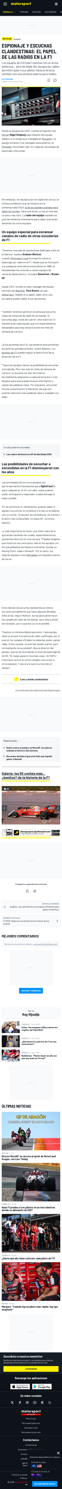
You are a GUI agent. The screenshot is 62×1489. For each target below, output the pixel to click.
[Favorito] (49, 80)
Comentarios (31, 1445)
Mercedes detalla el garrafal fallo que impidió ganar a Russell (29, 757)
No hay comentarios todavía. (31, 944)
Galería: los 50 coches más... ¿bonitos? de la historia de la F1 (26, 775)
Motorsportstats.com (31, 1432)
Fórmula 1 (7, 146)
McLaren (47, 138)
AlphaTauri (8, 294)
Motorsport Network (25, 1482)
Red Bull (20, 290)
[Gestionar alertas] (35, 891)
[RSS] (50, 1402)
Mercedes (32, 555)
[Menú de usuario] (56, 4)
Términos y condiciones (22, 1474)
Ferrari (5, 134)
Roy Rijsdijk (7, 79)
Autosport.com (31, 1427)
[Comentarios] (56, 80)
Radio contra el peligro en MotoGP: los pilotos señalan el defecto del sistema (29, 749)
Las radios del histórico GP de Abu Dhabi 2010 (28, 454)
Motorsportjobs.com (31, 1423)
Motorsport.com (19, 258)
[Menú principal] (5, 4)
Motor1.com (31, 1418)
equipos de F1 (9, 352)
